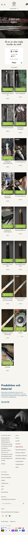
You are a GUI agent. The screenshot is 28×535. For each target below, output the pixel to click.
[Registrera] (23, 503)
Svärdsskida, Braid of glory (7, 265)
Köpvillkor (18, 444)
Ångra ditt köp (19, 447)
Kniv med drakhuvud (20, 196)
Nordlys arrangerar (20, 453)
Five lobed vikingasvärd (7, 127)
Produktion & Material (21, 455)
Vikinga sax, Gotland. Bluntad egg (7, 333)
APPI (2, 489)
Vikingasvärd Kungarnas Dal (8, 94)
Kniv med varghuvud (20, 162)
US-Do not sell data (6, 477)
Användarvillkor (20, 461)
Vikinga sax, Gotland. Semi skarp (20, 299)
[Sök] (4, 4)
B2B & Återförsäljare (21, 458)
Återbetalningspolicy (21, 450)
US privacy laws (5, 474)
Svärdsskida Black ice (20, 230)
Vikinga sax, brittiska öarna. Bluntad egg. (7, 299)
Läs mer (3, 464)
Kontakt (17, 441)
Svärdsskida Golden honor (20, 265)
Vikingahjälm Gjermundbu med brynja (7, 162)
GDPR (17, 467)
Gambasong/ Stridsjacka (20, 128)
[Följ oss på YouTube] (9, 516)
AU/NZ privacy (4, 483)
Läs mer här (5, 402)
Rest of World (4, 492)
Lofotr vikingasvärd (20, 93)
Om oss (17, 438)
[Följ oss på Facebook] (3, 516)
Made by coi (13, 521)
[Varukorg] (26, 4)
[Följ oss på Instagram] (6, 516)
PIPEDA (3, 480)
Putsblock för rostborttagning (8, 231)
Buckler (20, 333)
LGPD (2, 486)
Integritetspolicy (20, 464)
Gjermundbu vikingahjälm (7, 196)
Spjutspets (7, 367)
